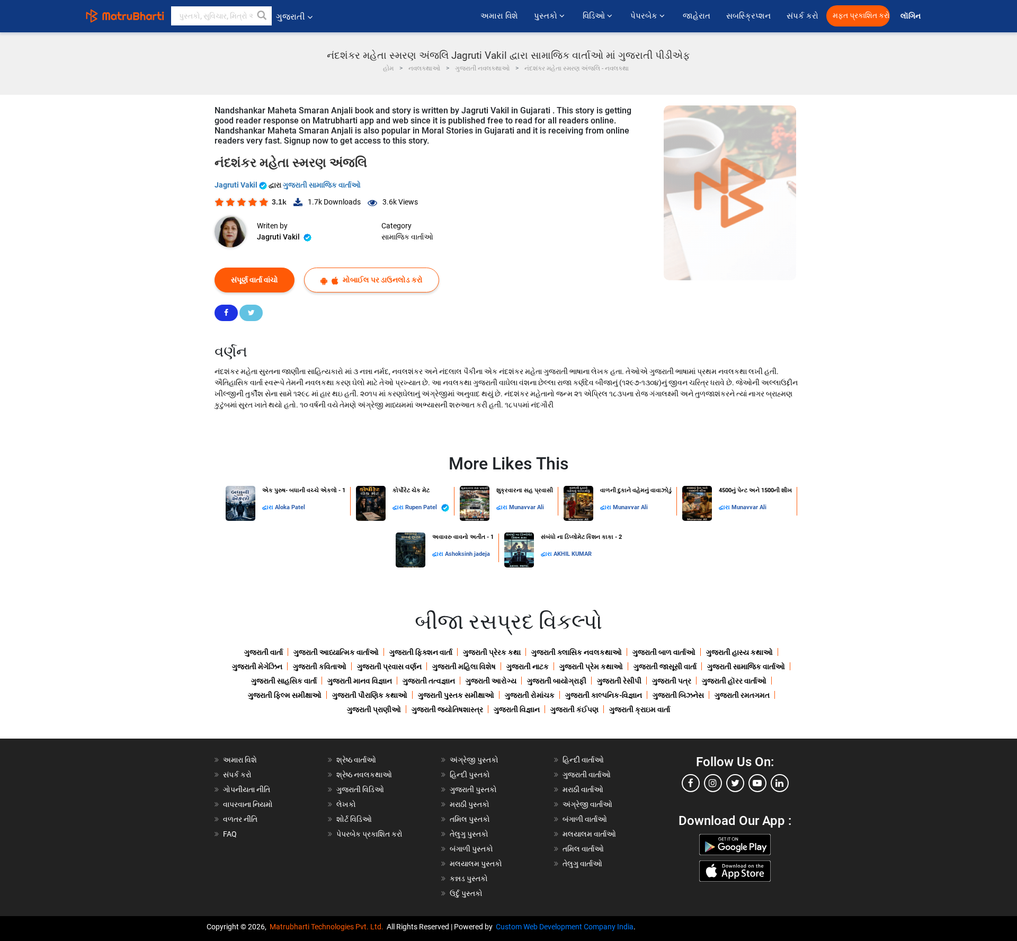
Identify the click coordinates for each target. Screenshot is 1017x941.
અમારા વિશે (499, 16)
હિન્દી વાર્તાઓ (583, 760)
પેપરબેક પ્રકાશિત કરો (369, 834)
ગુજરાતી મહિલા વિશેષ (464, 666)
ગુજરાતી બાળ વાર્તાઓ (663, 652)
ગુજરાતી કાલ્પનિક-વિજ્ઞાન (603, 695)
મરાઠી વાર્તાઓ (583, 789)
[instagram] (713, 783)
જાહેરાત (696, 16)
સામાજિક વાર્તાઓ (407, 237)
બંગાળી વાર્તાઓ (585, 819)
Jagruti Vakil (237, 185)
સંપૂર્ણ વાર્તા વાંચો (254, 280)
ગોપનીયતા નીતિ (246, 789)
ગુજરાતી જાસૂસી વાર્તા (665, 666)
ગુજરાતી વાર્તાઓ (587, 774)
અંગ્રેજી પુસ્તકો (474, 760)
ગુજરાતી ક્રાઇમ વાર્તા (639, 709)
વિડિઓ (595, 16)
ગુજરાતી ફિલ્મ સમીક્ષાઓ (285, 695)
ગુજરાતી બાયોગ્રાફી (556, 681)
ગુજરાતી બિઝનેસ (678, 695)
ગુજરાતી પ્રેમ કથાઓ (591, 666)
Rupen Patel (422, 507)
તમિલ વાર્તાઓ (583, 849)
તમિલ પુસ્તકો (470, 819)
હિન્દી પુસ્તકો (470, 774)
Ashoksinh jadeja (467, 554)
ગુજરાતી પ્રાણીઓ (374, 709)
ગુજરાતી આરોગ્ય (491, 681)
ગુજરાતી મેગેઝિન (257, 666)
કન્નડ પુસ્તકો (469, 878)
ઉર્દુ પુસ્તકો (466, 893)
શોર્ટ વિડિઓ (354, 819)
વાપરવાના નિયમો (248, 804)
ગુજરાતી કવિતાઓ (319, 666)
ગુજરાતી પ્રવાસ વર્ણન (389, 666)
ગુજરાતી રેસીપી (619, 681)
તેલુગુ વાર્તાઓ (582, 863)
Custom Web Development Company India (565, 926)
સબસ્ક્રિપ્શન (748, 16)
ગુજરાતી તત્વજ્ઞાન (429, 681)
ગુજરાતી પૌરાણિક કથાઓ (369, 695)
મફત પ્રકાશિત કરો (861, 15)
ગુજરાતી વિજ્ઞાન (517, 709)
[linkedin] (780, 783)
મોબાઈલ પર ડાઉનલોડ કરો (382, 280)
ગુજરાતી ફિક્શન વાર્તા (420, 652)
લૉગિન (911, 16)
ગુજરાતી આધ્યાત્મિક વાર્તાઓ (336, 652)
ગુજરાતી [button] (290, 17)
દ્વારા (268, 507)
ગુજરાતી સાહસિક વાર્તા (284, 681)
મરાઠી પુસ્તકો (469, 804)
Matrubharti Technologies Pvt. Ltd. (328, 926)
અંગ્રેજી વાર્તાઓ (587, 804)
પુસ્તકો (546, 16)
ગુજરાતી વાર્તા (263, 652)
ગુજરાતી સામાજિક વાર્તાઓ (322, 185)
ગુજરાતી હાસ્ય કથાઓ (739, 652)
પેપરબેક (644, 16)
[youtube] (757, 783)
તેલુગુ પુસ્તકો (469, 834)
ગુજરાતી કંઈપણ (574, 709)
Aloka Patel (290, 507)
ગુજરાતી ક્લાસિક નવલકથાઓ (576, 652)
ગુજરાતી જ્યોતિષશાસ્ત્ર (447, 709)
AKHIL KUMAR (573, 554)
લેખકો (346, 804)
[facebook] (691, 783)
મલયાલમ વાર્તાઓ (589, 834)
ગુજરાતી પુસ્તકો (473, 789)
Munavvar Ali (526, 507)
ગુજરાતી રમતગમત (742, 695)
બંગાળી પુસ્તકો (471, 849)
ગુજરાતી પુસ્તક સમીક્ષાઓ (456, 695)
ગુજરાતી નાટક (527, 666)
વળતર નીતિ (240, 819)
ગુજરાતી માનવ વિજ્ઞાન (359, 681)
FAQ (230, 834)
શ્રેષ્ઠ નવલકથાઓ (364, 774)
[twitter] (735, 783)
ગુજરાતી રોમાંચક (530, 695)
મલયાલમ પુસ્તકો (476, 863)
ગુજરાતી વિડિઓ (360, 789)
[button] (262, 15)
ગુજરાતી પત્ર (671, 681)
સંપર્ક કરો (802, 16)
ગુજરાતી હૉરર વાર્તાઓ (734, 681)
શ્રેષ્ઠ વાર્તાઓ (356, 760)
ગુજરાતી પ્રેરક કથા (492, 652)
